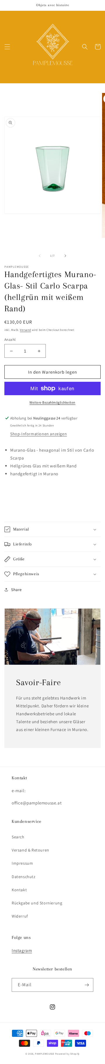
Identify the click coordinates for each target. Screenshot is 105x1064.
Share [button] (16, 589)
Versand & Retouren (30, 850)
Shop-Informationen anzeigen (38, 433)
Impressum (22, 863)
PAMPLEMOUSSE (44, 1053)
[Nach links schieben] (39, 255)
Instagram (22, 950)
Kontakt (19, 889)
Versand (25, 330)
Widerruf (20, 916)
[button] (7, 46)
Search (18, 837)
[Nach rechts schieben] (65, 255)
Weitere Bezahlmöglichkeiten (52, 402)
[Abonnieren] (86, 985)
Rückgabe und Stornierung (37, 903)
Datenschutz (24, 876)
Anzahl (9, 339)
